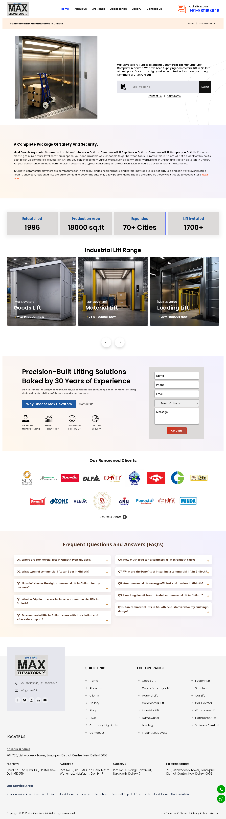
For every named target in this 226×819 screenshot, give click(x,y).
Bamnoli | (117, 794)
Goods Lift (149, 680)
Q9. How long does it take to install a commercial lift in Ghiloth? (160, 595)
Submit (205, 87)
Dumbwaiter (150, 717)
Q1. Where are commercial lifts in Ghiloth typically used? (54, 559)
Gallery (94, 703)
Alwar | (38, 794)
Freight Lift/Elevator (155, 732)
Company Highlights (104, 725)
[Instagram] (31, 700)
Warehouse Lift (205, 710)
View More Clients (110, 517)
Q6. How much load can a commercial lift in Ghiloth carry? (156, 559)
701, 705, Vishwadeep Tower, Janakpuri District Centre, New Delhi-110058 (57, 755)
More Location (180, 794)
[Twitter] (25, 700)
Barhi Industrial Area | (157, 794)
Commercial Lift (153, 703)
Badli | (46, 794)
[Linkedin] (38, 700)
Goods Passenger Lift (156, 688)
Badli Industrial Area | (63, 794)
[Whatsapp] (219, 797)
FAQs (93, 717)
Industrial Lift (150, 710)
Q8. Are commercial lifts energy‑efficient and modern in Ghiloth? (160, 583)
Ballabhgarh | (103, 794)
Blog (93, 710)
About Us (96, 688)
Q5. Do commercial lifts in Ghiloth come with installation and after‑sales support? (57, 617)
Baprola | (129, 794)
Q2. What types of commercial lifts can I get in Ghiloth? (53, 571)
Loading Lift (150, 725)
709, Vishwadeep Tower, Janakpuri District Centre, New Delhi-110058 (190, 771)
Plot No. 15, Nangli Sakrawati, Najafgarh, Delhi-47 (132, 771)
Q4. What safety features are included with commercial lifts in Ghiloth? (58, 601)
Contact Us (155, 96)
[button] (106, 342)
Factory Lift (202, 680)
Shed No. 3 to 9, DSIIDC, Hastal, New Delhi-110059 (31, 771)
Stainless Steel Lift (207, 725)
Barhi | (140, 794)
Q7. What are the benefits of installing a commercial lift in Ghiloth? (162, 571)
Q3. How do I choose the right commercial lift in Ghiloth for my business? (58, 585)
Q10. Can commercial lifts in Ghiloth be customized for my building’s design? (163, 609)
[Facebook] (18, 700)
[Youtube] (45, 700)
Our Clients (174, 96)
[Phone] (218, 787)
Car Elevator (203, 703)
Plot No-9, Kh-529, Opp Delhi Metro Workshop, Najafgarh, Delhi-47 (85, 771)
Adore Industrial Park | (20, 794)
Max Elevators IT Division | (175, 813)
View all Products (207, 23)
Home (191, 23)
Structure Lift (203, 688)
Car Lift (200, 695)
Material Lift (150, 695)
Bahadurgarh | (85, 794)
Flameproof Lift (205, 717)
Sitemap (214, 813)
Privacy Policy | (200, 813)
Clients (94, 695)
